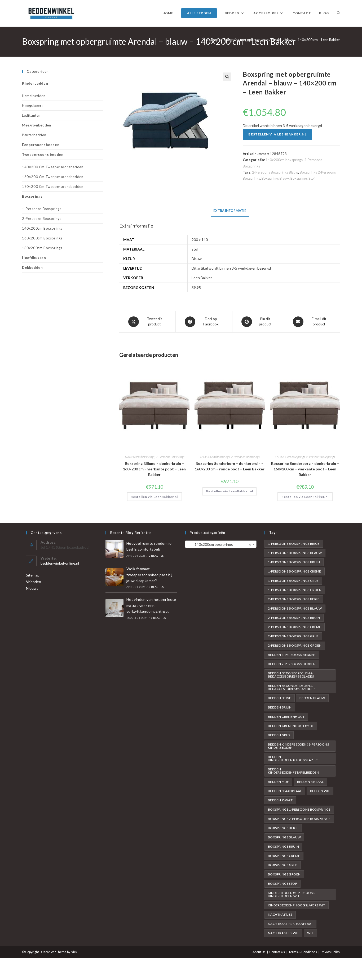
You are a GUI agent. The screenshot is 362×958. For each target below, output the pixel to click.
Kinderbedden (35, 83)
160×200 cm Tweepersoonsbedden (52, 177)
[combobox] (221, 544)
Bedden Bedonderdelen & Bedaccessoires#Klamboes (291, 687)
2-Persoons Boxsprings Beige (294, 599)
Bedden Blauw (312, 698)
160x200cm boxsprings (139, 457)
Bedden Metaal (310, 782)
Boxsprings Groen (284, 874)
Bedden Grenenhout (286, 717)
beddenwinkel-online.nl (60, 563)
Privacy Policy (330, 952)
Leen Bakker (202, 277)
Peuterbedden (34, 135)
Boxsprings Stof (302, 178)
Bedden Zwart (280, 800)
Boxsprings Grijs (282, 865)
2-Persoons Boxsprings (170, 457)
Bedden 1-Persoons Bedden (292, 655)
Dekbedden (32, 267)
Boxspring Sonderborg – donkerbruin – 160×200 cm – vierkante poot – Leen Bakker (305, 469)
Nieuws (32, 588)
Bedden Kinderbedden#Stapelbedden (293, 770)
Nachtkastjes (280, 914)
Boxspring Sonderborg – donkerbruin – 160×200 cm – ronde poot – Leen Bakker (229, 466)
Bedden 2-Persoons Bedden (292, 664)
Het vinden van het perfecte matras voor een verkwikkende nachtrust (151, 605)
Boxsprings (32, 196)
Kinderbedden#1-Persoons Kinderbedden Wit (291, 894)
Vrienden (33, 581)
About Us (259, 952)
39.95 (196, 287)
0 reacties (156, 555)
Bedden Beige (279, 698)
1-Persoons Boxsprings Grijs (293, 581)
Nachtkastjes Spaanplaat (290, 924)
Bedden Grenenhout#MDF (291, 726)
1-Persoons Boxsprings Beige (294, 544)
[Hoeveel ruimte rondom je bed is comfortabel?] (114, 549)
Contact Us (277, 952)
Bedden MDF (278, 782)
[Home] (203, 40)
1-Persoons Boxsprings (41, 209)
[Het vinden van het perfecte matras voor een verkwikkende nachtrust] (114, 608)
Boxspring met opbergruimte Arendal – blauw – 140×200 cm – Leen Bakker (282, 40)
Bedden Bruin (280, 707)
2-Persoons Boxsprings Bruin (294, 618)
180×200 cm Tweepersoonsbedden (52, 186)
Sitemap (32, 575)
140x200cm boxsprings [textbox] (219, 544)
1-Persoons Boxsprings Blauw (295, 553)
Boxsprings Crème (284, 856)
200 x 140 (200, 239)
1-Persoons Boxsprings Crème (294, 571)
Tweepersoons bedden (42, 154)
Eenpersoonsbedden (40, 145)
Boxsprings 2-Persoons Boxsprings (299, 819)
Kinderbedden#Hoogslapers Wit (296, 905)
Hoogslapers (32, 105)
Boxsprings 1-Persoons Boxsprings (299, 809)
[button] (227, 76)
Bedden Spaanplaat (285, 791)
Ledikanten (31, 115)
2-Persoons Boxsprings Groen (295, 645)
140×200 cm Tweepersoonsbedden (52, 167)
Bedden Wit (320, 791)
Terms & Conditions (303, 952)
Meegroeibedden (36, 125)
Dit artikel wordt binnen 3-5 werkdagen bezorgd (231, 268)
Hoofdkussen (34, 258)
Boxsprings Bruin (283, 846)
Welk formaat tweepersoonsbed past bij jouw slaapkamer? (149, 574)
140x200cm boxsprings (284, 160)
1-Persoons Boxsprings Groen (295, 590)
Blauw (197, 258)
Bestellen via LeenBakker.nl (277, 134)
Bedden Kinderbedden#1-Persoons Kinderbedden (298, 746)
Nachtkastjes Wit (283, 933)
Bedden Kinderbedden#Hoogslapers (293, 758)
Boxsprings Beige (283, 828)
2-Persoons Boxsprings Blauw (275, 172)
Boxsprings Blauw (275, 178)
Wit (310, 933)
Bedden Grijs (279, 735)
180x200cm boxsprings (42, 248)
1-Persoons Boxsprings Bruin (294, 562)
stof (195, 249)
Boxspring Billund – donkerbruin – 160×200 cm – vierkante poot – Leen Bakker (154, 469)
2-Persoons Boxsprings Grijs (293, 636)
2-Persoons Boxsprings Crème (294, 627)
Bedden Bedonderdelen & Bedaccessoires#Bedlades (291, 674)
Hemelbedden (34, 96)
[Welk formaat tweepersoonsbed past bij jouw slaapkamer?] (114, 577)
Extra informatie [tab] (229, 211)
